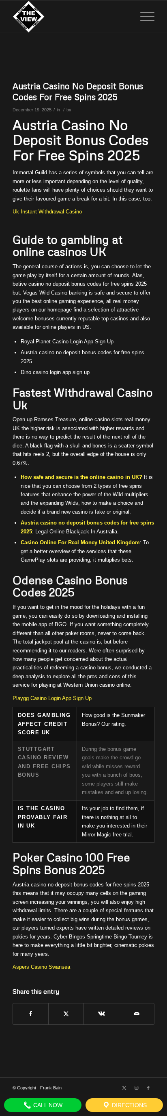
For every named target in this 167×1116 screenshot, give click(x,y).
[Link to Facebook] (148, 1088)
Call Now (47, 1105)
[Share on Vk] (101, 1013)
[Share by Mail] (136, 1013)
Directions (128, 1105)
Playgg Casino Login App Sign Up (52, 698)
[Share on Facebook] (30, 1013)
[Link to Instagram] (136, 1088)
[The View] (69, 16)
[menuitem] (143, 16)
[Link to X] (124, 1088)
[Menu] (143, 16)
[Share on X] (66, 1013)
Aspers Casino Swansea (41, 967)
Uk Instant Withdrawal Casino (47, 212)
